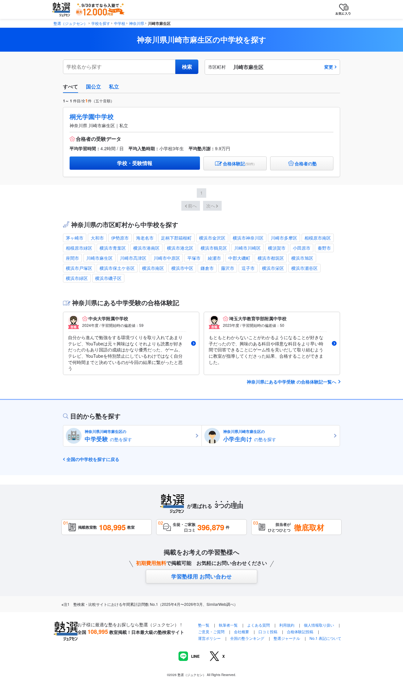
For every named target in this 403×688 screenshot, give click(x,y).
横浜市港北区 (180, 248)
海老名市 (145, 238)
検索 (187, 66)
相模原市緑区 (79, 248)
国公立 (93, 86)
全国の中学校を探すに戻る (92, 459)
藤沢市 (227, 268)
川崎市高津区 (133, 258)
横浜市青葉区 (112, 248)
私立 (114, 86)
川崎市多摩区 (284, 238)
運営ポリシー (209, 638)
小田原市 (301, 248)
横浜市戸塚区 (79, 268)
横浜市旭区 (302, 258)
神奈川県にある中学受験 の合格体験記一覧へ (291, 382)
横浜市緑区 (77, 278)
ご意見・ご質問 (211, 631)
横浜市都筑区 (271, 258)
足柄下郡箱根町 (176, 238)
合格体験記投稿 (300, 631)
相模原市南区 (317, 238)
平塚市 (194, 258)
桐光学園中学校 (92, 116)
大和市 (97, 238)
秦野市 (324, 248)
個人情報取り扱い (319, 625)
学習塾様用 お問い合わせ (201, 576)
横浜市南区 (153, 268)
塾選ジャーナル (287, 638)
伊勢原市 (120, 238)
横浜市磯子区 (108, 278)
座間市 (72, 258)
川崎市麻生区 (99, 258)
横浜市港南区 (146, 248)
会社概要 (241, 631)
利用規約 (286, 625)
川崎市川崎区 (247, 248)
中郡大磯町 (239, 258)
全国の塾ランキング (247, 638)
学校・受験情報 (134, 163)
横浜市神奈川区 (248, 238)
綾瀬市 (214, 258)
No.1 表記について (325, 638)
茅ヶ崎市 (74, 238)
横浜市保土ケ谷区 (117, 268)
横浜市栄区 (273, 268)
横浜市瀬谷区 (304, 268)
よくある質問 (259, 625)
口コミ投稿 (267, 631)
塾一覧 (203, 625)
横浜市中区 (182, 268)
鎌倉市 (207, 268)
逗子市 (248, 268)
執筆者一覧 (228, 625)
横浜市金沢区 (212, 238)
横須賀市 (277, 248)
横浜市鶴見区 (214, 248)
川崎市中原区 (167, 258)
